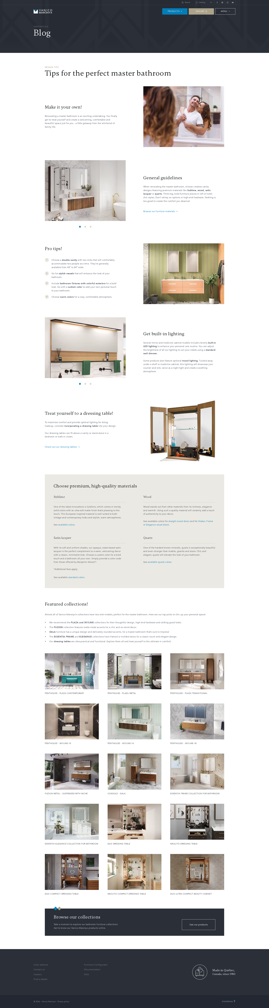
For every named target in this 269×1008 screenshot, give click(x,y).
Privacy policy (63, 1001)
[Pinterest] (222, 2)
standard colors (76, 577)
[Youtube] (232, 2)
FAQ (86, 974)
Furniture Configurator (96, 964)
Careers (38, 974)
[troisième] (228, 1001)
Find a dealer (40, 979)
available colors (66, 524)
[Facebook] (217, 2)
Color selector (41, 964)
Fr (211, 2)
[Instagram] (227, 2)
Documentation (92, 969)
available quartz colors (159, 562)
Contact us (39, 969)
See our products (199, 924)
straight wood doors (178, 521)
